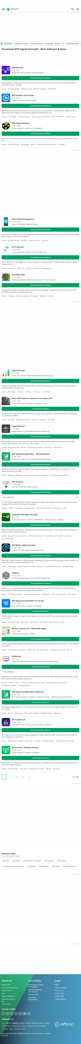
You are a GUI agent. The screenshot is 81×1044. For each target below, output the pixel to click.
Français (28, 1023)
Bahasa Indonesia (38, 1023)
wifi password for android (15, 741)
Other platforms (8, 497)
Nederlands (16, 1026)
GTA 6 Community (72, 43)
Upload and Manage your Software (35, 991)
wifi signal (43, 89)
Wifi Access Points (26, 89)
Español (21, 1023)
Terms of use (59, 990)
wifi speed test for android (32, 594)
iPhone (17, 682)
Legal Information (61, 987)
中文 (23, 1029)
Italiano (47, 1023)
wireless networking (23, 296)
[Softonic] (13, 9)
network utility (72, 594)
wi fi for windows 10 (57, 116)
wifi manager (13, 116)
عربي (3, 1023)
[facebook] (3, 1013)
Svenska (43, 1026)
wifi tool (36, 89)
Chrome (23, 682)
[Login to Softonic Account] (77, 9)
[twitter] (16, 1013)
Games (57, 43)
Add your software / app (8, 1000)
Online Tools (6, 1004)
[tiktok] (12, 1013)
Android (4, 89)
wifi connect (21, 268)
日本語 (4, 1026)
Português (29, 1026)
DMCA (57, 985)
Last (74, 777)
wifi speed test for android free (47, 144)
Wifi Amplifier (52, 89)
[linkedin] (20, 1013)
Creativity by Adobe (21, 43)
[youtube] (24, 1013)
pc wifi (65, 508)
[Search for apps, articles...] (72, 9)
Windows (4, 116)
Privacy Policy (59, 993)
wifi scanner (37, 392)
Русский (36, 1026)
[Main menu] (3, 9)
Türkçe (11, 1029)
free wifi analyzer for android (59, 475)
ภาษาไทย (5, 1029)
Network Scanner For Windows (41, 116)
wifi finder (28, 392)
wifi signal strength (14, 89)
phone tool (44, 240)
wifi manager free (46, 268)
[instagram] (7, 1013)
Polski (23, 1026)
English (15, 1023)
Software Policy (33, 994)
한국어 (9, 1026)
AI (63, 43)
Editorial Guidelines (8, 996)
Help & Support (7, 990)
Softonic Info (6, 985)
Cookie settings (60, 999)
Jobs (3, 993)
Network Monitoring (52, 682)
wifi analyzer (12, 268)
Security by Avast (37, 43)
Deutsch (9, 1023)
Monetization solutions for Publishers (35, 986)
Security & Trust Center (10, 987)
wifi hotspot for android (15, 594)
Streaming (49, 43)
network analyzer (34, 240)
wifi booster (68, 536)
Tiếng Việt (17, 1029)
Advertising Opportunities (33, 998)
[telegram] (28, 1013)
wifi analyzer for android (23, 419)
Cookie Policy (59, 996)
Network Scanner (71, 116)
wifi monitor (43, 296)
